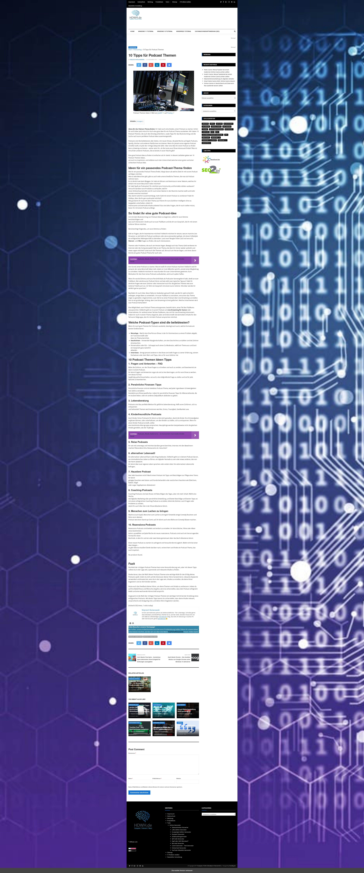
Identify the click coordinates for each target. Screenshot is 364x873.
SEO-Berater (163, 617)
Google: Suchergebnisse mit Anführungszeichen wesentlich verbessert (187, 727)
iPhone (204, 129)
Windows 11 (222, 140)
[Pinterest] (130, 623)
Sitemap (174, 2)
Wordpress (206, 143)
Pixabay (170, 113)
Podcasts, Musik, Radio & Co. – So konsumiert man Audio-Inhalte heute (138, 683)
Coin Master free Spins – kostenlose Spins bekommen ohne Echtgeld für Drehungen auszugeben (148, 659)
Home (132, 31)
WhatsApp (205, 137)
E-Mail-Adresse (156, 778)
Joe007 (160, 113)
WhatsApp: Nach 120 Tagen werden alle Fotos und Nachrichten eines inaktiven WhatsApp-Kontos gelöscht (139, 708)
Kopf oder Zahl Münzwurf (180, 841)
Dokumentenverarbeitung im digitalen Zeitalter (219, 79)
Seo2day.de (232, 866)
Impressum (131, 2)
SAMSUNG (205, 132)
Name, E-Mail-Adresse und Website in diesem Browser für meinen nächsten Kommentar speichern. (155, 787)
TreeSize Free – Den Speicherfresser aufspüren (139, 728)
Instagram (227, 126)
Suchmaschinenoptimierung (212, 135)
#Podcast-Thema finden (150, 636)
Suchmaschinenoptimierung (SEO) (207, 31)
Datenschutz (141, 2)
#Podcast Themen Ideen (135, 636)
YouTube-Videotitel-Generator (181, 850)
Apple (212, 124)
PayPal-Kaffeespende (175, 632)
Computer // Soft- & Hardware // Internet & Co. (209, 866)
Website (178, 778)
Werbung (150, 2)
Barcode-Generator (178, 843)
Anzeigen (139, 121)
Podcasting (132, 47)
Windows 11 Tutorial (145, 31)
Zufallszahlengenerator (179, 836)
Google (180, 722)
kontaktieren (162, 619)
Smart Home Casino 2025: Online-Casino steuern (219, 81)
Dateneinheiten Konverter (180, 827)
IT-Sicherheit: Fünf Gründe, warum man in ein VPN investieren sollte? (163, 709)
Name (130, 778)
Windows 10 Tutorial (165, 31)
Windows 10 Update (209, 140)
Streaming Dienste (158, 722)
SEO (212, 132)
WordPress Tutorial (183, 31)
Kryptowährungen (216, 129)
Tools (167, 2)
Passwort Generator (178, 834)
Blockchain (228, 124)
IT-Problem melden (185, 2)
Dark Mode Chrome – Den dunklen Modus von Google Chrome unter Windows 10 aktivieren (179, 659)
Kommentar (132, 753)
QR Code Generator (178, 839)
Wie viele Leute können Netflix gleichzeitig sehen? (162, 728)
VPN (226, 135)
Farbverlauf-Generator (179, 848)
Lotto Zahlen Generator (179, 830)
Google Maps (216, 126)
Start (130, 50)
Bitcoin (219, 124)
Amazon (205, 124)
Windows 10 (216, 137)
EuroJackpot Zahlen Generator (181, 832)
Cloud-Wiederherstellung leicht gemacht (187, 710)
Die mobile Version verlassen (182, 870)
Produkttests (159, 2)
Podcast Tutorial (134, 678)
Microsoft (229, 129)
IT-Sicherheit (157, 705)
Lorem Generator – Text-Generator (183, 846)
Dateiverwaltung (134, 722)
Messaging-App (133, 705)
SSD (217, 132)
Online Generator (175, 825)
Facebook (205, 126)
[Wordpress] (133, 623)
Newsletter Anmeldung (135, 6)
